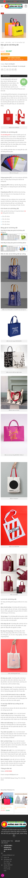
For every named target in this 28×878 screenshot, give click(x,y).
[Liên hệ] (2, 875)
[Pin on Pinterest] (13, 69)
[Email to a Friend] (10, 69)
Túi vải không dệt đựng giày (20, 808)
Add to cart (5, 54)
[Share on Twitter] (7, 69)
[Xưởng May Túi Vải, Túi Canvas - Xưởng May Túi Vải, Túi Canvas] (14, 6)
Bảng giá (5, 66)
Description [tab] (6, 75)
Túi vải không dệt (21, 66)
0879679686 (8, 771)
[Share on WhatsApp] (2, 69)
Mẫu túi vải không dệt (12, 66)
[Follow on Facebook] (14, 835)
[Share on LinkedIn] (15, 69)
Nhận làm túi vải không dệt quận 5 (6, 808)
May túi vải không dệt (18, 42)
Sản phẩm (8, 42)
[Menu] (2, 6)
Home (2, 42)
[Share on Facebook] (5, 69)
